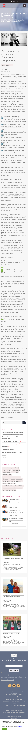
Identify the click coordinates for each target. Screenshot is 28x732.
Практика (7, 446)
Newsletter (14, 718)
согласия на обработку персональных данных (10, 674)
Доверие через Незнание (15, 505)
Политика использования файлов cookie (14, 696)
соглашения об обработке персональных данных (11, 675)
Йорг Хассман (14, 472)
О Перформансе (11, 444)
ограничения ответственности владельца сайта (11, 676)
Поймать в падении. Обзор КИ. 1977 (13, 558)
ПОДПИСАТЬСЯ (14, 670)
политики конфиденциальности (7, 673)
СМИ (15, 485)
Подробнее (19, 726)
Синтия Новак (16, 470)
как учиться (19, 479)
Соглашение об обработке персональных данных (14, 702)
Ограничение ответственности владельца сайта (14, 707)
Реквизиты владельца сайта (14, 716)
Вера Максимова (5, 71)
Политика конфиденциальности (14, 694)
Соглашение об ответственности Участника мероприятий (14, 713)
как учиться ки (11, 481)
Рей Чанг (13, 490)
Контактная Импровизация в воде (12, 452)
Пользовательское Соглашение (14, 699)
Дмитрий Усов (13, 507)
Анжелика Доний (7, 474)
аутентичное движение (9, 483)
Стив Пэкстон (6, 490)
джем (3, 65)
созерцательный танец (9, 476)
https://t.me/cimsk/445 (7, 257)
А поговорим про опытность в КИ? (16, 500)
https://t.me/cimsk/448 (7, 417)
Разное (4, 455)
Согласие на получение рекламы (14, 710)
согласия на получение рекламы (7, 680)
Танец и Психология (8, 449)
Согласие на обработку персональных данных (14, 705)
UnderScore (20, 485)
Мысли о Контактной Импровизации (12, 488)
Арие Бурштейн (7, 470)
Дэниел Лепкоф (15, 468)
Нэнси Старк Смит (7, 485)
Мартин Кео (6, 468)
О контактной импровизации (12, 441)
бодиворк (5, 479)
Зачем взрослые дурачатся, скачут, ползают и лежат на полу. (16, 520)
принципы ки (6, 472)
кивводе (18, 476)
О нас (11, 1)
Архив (4, 457)
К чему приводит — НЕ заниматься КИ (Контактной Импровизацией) (16, 512)
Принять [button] (4, 728)
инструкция (9, 65)
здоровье (12, 479)
